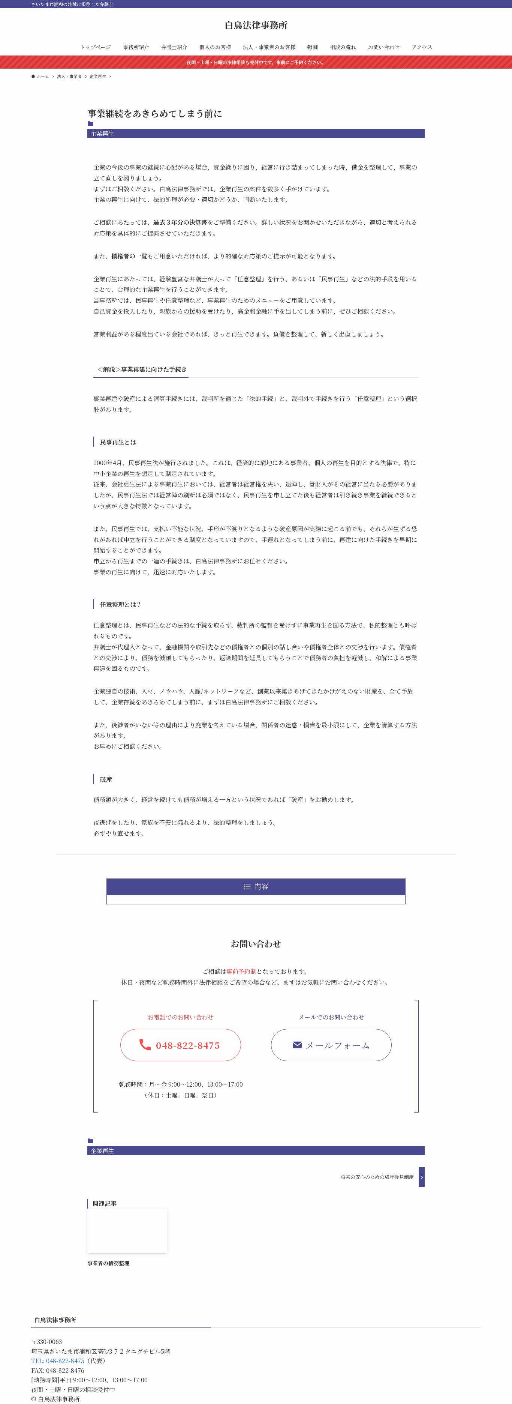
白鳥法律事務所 (256, 24)
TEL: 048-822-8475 (57, 1360)
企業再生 (102, 133)
